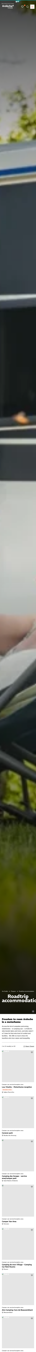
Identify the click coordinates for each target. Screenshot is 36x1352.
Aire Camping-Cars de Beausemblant (17, 1310)
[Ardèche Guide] (8, 6)
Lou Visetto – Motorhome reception (17, 1087)
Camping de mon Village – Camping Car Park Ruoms (17, 1265)
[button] (18, 1)
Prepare (13, 991)
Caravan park (7, 1133)
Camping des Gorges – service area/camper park (14, 1177)
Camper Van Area (9, 1221)
